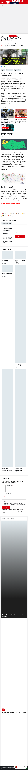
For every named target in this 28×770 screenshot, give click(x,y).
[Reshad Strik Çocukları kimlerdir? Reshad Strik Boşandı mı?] (7, 420)
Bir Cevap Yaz (6, 478)
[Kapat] (25, 767)
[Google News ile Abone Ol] (5, 67)
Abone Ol (20, 236)
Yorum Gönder (6, 507)
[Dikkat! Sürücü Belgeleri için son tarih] (20, 420)
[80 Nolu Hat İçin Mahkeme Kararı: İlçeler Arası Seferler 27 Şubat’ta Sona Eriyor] (7, 116)
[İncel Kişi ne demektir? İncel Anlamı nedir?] (20, 316)
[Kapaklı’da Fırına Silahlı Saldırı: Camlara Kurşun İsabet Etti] (14, 569)
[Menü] (2, 2)
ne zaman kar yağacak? (11, 203)
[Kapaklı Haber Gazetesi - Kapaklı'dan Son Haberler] (15, 2)
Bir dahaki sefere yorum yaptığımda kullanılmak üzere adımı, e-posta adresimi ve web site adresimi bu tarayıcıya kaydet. (14, 504)
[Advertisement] (14, 19)
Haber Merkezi (8, 43)
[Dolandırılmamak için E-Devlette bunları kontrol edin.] (7, 130)
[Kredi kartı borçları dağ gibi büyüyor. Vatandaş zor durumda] (21, 116)
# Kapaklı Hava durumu (6, 223)
